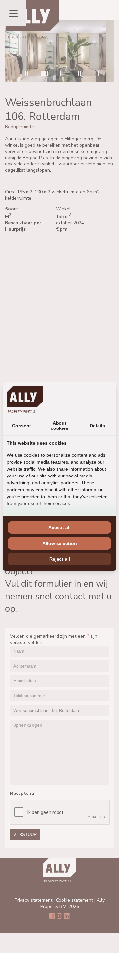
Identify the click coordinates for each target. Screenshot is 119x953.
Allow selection (59, 543)
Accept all (59, 527)
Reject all (59, 559)
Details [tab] (97, 425)
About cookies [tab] (59, 425)
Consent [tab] (21, 425)
